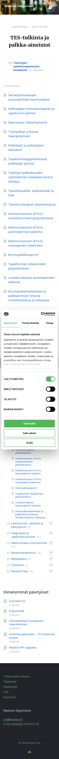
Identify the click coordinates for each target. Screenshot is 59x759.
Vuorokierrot (17, 601)
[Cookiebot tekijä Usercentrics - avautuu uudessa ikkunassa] (41, 314)
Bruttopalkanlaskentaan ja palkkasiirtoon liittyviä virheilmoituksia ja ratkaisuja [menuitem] (30, 514)
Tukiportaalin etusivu (16, 676)
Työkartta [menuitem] (17, 565)
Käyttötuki (9, 697)
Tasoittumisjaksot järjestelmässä (31, 204)
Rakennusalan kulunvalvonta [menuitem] (29, 543)
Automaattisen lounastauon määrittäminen (26, 622)
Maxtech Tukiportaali (19, 6)
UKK (6, 692)
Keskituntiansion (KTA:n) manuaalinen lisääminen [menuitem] (28, 481)
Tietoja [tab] (50, 323)
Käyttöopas (39, 26)
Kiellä (29, 442)
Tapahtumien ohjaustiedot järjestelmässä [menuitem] (29, 495)
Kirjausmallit (16, 611)
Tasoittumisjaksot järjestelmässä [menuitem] (24, 451)
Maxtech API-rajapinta (22, 647)
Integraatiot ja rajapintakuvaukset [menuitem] (23, 534)
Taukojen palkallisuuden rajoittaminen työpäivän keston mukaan (30, 177)
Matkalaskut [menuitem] (19, 559)
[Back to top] (29, 752)
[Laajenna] (50, 523)
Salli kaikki (29, 423)
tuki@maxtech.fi (13, 719)
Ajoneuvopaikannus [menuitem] (23, 552)
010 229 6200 (14, 724)
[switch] (50, 389)
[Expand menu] (50, 7)
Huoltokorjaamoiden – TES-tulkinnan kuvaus (32, 635)
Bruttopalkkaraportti (23, 255)
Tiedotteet (9, 681)
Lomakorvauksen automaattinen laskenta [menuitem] (27, 504)
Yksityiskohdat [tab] (30, 323)
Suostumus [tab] (10, 323)
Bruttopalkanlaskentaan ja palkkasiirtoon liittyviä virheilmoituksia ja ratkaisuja (28, 295)
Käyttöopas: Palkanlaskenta (27, 122)
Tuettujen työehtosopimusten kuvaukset (26, 66)
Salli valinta (29, 433)
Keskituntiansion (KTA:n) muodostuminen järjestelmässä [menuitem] (28, 461)
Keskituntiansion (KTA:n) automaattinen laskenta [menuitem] (28, 472)
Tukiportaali (20, 26)
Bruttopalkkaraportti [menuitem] (26, 488)
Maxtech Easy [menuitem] (19, 571)
